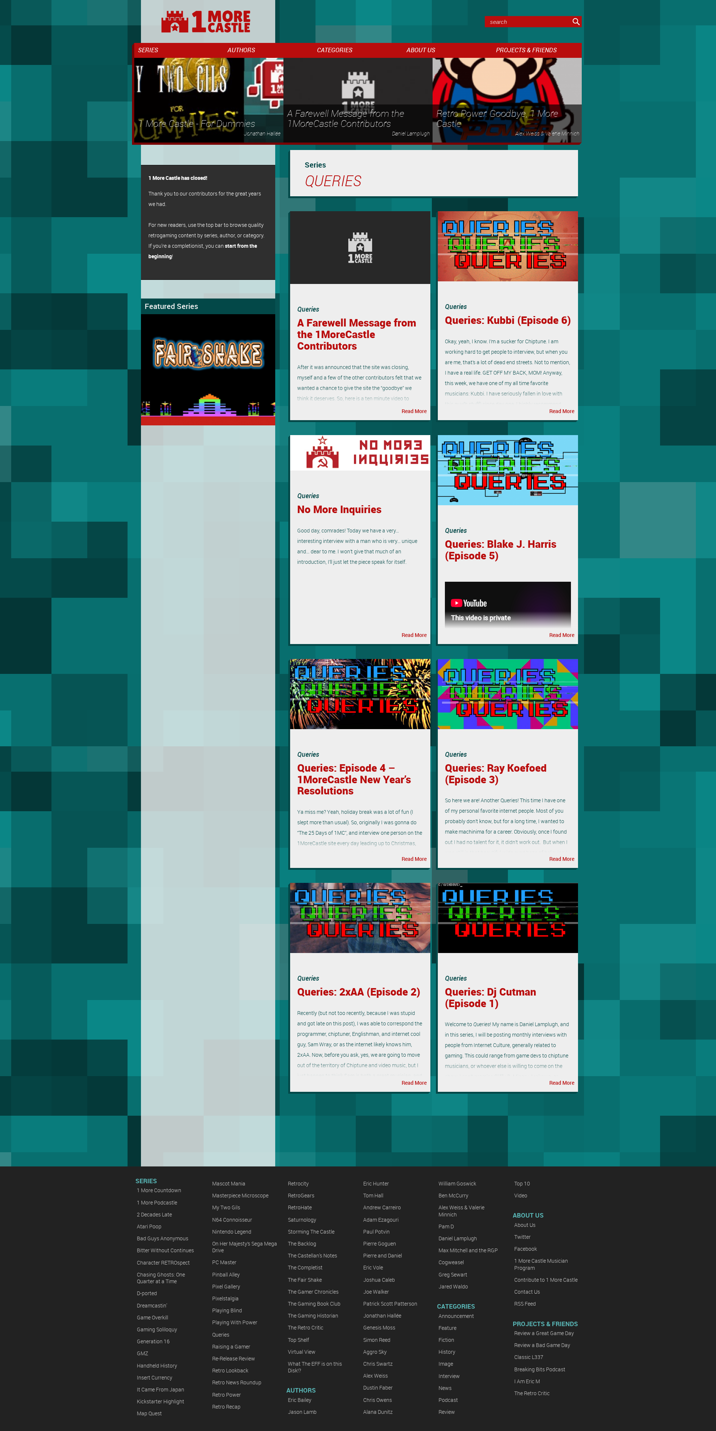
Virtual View (301, 1351)
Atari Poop (149, 1226)
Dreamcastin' (152, 1305)
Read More (414, 411)
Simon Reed (376, 1339)
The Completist (305, 1267)
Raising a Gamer (231, 1346)
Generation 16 (153, 1341)
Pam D (446, 1226)
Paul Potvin (376, 1231)
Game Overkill (152, 1317)
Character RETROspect (163, 1262)
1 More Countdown (159, 1190)
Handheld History (157, 1365)
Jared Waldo (453, 1286)
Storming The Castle (311, 1231)
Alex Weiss (375, 1375)
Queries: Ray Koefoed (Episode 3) (496, 773)
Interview (449, 1376)
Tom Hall (373, 1195)
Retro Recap (226, 1406)
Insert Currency (154, 1377)
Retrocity (298, 1183)
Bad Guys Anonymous (162, 1238)
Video (520, 1195)
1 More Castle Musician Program (541, 1264)
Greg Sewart (453, 1274)
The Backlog (302, 1243)
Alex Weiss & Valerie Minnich (461, 1211)
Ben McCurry (453, 1195)
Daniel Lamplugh (458, 1238)
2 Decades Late (154, 1214)
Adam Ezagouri (381, 1219)
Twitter (522, 1236)
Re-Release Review (233, 1358)
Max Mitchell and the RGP (468, 1250)
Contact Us (527, 1291)
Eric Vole (373, 1267)
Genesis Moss (379, 1327)
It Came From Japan (160, 1389)
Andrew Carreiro (382, 1207)
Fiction (446, 1339)
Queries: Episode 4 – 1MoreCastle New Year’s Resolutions (354, 779)
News (445, 1387)
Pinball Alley (226, 1274)
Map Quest (149, 1413)
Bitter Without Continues (165, 1250)
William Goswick (457, 1183)
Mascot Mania (228, 1183)
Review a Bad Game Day (542, 1345)
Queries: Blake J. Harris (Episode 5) (500, 549)
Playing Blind (227, 1310)
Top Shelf (298, 1339)
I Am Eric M (527, 1381)
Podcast (448, 1399)
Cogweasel (451, 1262)
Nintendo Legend (231, 1231)
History (447, 1351)
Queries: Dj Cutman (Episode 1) (490, 997)
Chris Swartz (378, 1363)
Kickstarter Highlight (160, 1401)
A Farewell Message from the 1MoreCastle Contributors (356, 334)
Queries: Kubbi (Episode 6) (508, 320)
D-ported (147, 1293)
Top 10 (522, 1183)
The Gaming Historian (313, 1315)
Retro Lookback (230, 1370)
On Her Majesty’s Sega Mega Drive (244, 1247)
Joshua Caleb (379, 1279)
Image (446, 1363)
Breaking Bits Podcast (539, 1369)
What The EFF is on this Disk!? (315, 1367)
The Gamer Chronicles (313, 1291)
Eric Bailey (299, 1399)
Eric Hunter (376, 1183)
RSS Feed (525, 1303)
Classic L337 (528, 1356)
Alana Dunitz (378, 1411)
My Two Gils (226, 1207)
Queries (308, 308)
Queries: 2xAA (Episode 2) (358, 991)
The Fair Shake (305, 1279)
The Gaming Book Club (314, 1303)
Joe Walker (376, 1291)
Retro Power (226, 1394)
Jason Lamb (302, 1411)
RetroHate (300, 1207)
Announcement (456, 1315)
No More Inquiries (339, 509)
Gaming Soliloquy (157, 1329)
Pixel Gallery (226, 1286)
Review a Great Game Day (544, 1333)
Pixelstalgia (225, 1298)
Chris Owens (377, 1399)
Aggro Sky (375, 1351)
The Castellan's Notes (312, 1255)
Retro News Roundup (236, 1382)
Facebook (525, 1248)
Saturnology (302, 1219)
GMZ (142, 1353)
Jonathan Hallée (382, 1315)
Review (447, 1411)
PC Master (224, 1262)
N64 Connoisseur (232, 1219)
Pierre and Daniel (382, 1255)
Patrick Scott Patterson (390, 1303)
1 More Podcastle (157, 1202)
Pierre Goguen (379, 1243)
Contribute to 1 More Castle (546, 1279)
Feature (447, 1327)
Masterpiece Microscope (240, 1195)
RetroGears (301, 1195)
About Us (525, 1224)
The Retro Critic (305, 1327)
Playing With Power (234, 1322)
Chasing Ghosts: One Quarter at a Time (161, 1278)
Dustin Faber (378, 1387)
